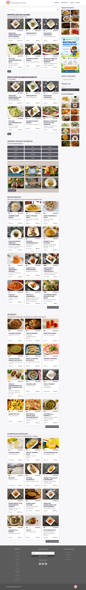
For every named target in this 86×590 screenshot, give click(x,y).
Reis (50, 154)
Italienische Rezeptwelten (20, 163)
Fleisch (16, 158)
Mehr (71, 2)
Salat (32, 150)
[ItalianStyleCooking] (16, 3)
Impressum (68, 552)
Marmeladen (17, 580)
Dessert (50, 158)
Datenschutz (68, 555)
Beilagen (17, 571)
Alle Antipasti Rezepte (52, 426)
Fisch (32, 158)
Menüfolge (65, 2)
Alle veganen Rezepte (52, 541)
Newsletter (68, 559)
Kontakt (69, 557)
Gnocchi (33, 154)
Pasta (15, 154)
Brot (33, 147)
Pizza (49, 150)
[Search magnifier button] (58, 10)
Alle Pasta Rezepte (53, 307)
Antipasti (15, 147)
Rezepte (56, 2)
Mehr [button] (9, 71)
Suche (77, 2)
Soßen (15, 150)
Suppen (50, 147)
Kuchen (17, 577)
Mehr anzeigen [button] (12, 190)
